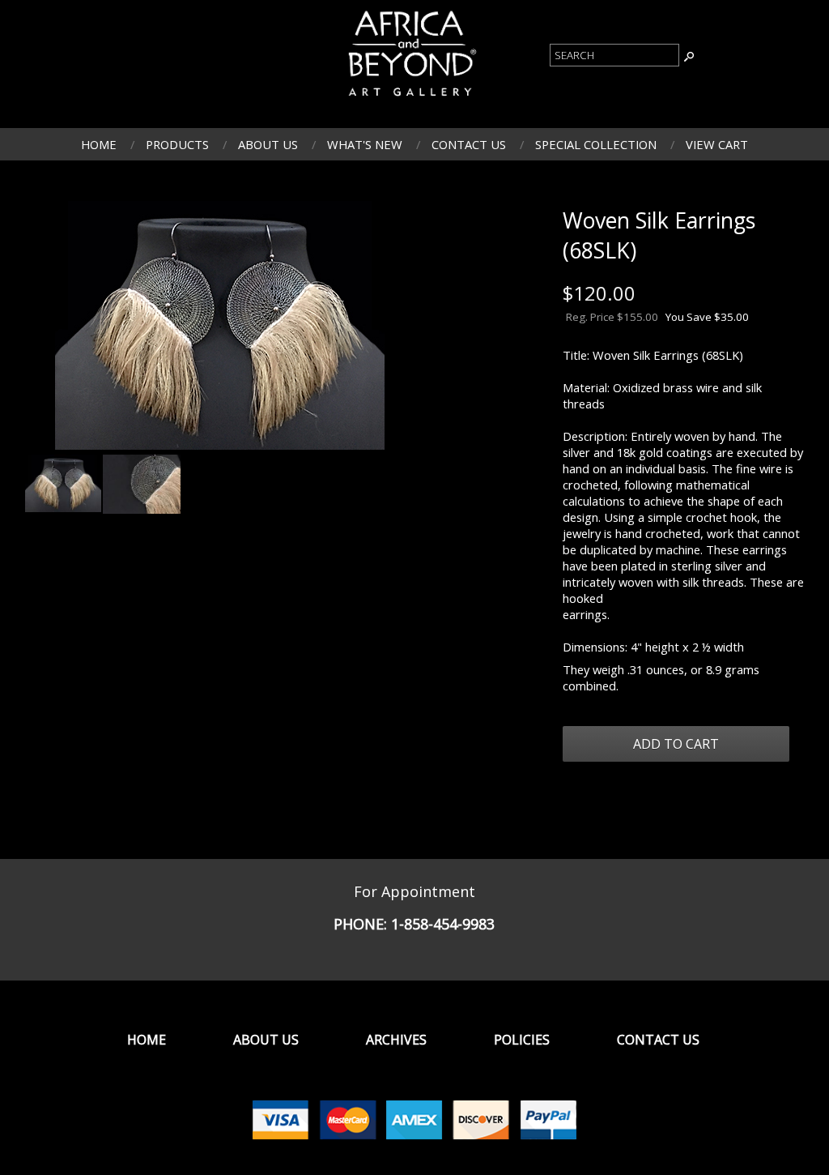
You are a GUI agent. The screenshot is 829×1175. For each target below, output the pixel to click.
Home (99, 144)
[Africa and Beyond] (410, 98)
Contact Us (469, 144)
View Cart (717, 144)
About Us (268, 144)
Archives (396, 1040)
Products (177, 144)
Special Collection (596, 144)
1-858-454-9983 (443, 924)
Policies (522, 1040)
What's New (364, 144)
